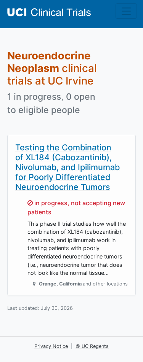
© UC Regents (92, 346)
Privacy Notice (51, 346)
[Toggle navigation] (126, 11)
